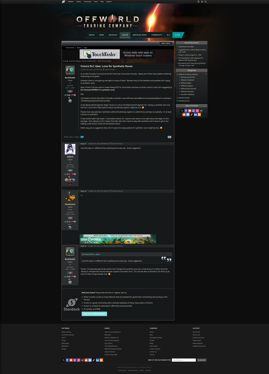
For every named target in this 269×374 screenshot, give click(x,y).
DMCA (142, 370)
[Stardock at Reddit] (184, 114)
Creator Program (155, 349)
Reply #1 (83, 144)
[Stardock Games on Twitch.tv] (193, 111)
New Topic (166, 43)
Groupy (64, 349)
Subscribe (202, 360)
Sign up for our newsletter (159, 360)
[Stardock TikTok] (192, 114)
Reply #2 (83, 191)
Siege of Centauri (110, 352)
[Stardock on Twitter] (182, 111)
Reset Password (198, 343)
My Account (196, 335)
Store (177, 35)
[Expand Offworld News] (179, 83)
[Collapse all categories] (205, 74)
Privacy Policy (122, 370)
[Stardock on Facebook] (186, 111)
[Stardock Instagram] (197, 111)
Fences (64, 340)
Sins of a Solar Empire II (112, 340)
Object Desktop (66, 332)
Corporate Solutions (68, 335)
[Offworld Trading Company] (107, 20)
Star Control (108, 343)
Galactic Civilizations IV (112, 338)
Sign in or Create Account (94, 314)
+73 (70, 91)
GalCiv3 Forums (110, 69)
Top (171, 143)
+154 (70, 170)
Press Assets (153, 346)
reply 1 (98, 254)
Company (153, 328)
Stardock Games (74, 61)
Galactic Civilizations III (89, 61)
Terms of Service (133, 370)
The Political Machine (111, 346)
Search (79, 48)
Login (85, 48)
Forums (152, 354)
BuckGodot (70, 77)
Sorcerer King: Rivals (111, 354)
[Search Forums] (205, 1)
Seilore (70, 156)
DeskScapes (65, 343)
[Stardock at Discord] (188, 114)
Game (101, 35)
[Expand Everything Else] (177, 100)
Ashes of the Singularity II (112, 332)
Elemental (108, 335)
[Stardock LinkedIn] (195, 114)
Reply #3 (83, 246)
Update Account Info (199, 346)
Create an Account (198, 338)
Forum (125, 35)
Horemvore (70, 204)
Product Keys (197, 340)
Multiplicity (65, 346)
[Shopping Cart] (202, 1)
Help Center (196, 332)
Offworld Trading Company (113, 349)
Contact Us (153, 352)
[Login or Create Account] (198, 1)
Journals (113, 35)
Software (71, 2)
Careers (152, 340)
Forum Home (70, 48)
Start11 (64, 338)
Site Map (148, 370)
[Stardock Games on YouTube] (190, 111)
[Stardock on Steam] (201, 111)
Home (65, 61)
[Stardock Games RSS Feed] (199, 114)
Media (92, 35)
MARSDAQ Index (140, 35)
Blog (102, 2)
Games (78, 2)
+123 (70, 218)
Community (87, 2)
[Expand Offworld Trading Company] (177, 74)
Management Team (156, 338)
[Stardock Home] (63, 1)
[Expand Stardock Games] (177, 97)
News (96, 2)
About (152, 332)
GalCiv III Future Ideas (104, 61)
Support (108, 2)
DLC (168, 35)
